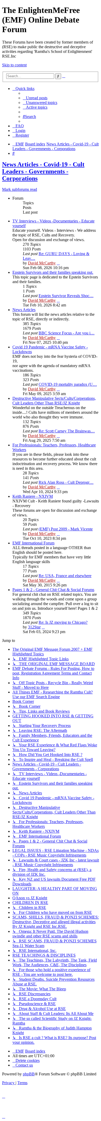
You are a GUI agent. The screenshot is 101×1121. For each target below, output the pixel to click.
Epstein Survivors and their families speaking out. (52, 272)
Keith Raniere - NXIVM (32, 496)
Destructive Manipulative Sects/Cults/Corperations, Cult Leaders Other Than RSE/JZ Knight (54, 400)
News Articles (23, 309)
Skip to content (14, 65)
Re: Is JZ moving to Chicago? (63, 622)
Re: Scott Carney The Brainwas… (67, 431)
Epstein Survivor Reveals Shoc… (66, 295)
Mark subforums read (19, 189)
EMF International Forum (33, 543)
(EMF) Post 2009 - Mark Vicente (66, 529)
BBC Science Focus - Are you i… (67, 333)
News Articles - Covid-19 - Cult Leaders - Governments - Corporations (43, 171)
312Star (34, 627)
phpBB (29, 1074)
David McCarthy (42, 263)
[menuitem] (35, 98)
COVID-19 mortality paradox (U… (68, 384)
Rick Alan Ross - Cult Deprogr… (66, 482)
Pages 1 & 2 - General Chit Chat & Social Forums (53, 589)
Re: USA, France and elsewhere (65, 575)
